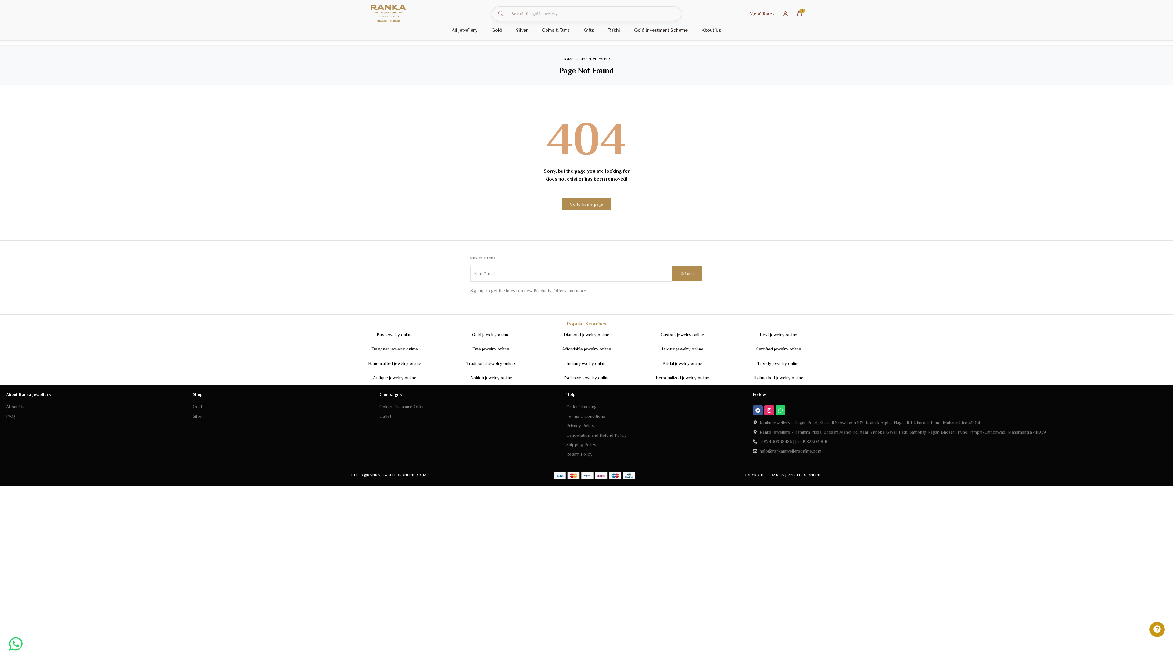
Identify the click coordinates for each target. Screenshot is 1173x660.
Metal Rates (762, 13)
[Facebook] (758, 410)
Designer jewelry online (394, 348)
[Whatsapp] (780, 410)
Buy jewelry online (395, 334)
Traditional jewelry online (490, 363)
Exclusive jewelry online (586, 377)
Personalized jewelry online (682, 377)
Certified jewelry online (778, 348)
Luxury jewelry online (682, 348)
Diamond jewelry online (586, 334)
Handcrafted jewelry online (394, 363)
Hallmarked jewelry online (778, 377)
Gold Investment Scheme (661, 30)
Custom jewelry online (682, 334)
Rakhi (614, 30)
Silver (522, 30)
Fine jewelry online (490, 348)
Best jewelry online (778, 334)
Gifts (589, 30)
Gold (496, 30)
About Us (711, 30)
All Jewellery (464, 30)
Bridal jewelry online (682, 363)
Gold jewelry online (491, 334)
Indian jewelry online (586, 363)
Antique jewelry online (394, 377)
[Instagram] (769, 410)
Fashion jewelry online (490, 377)
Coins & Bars (556, 30)
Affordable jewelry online (586, 348)
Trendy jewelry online (778, 363)
